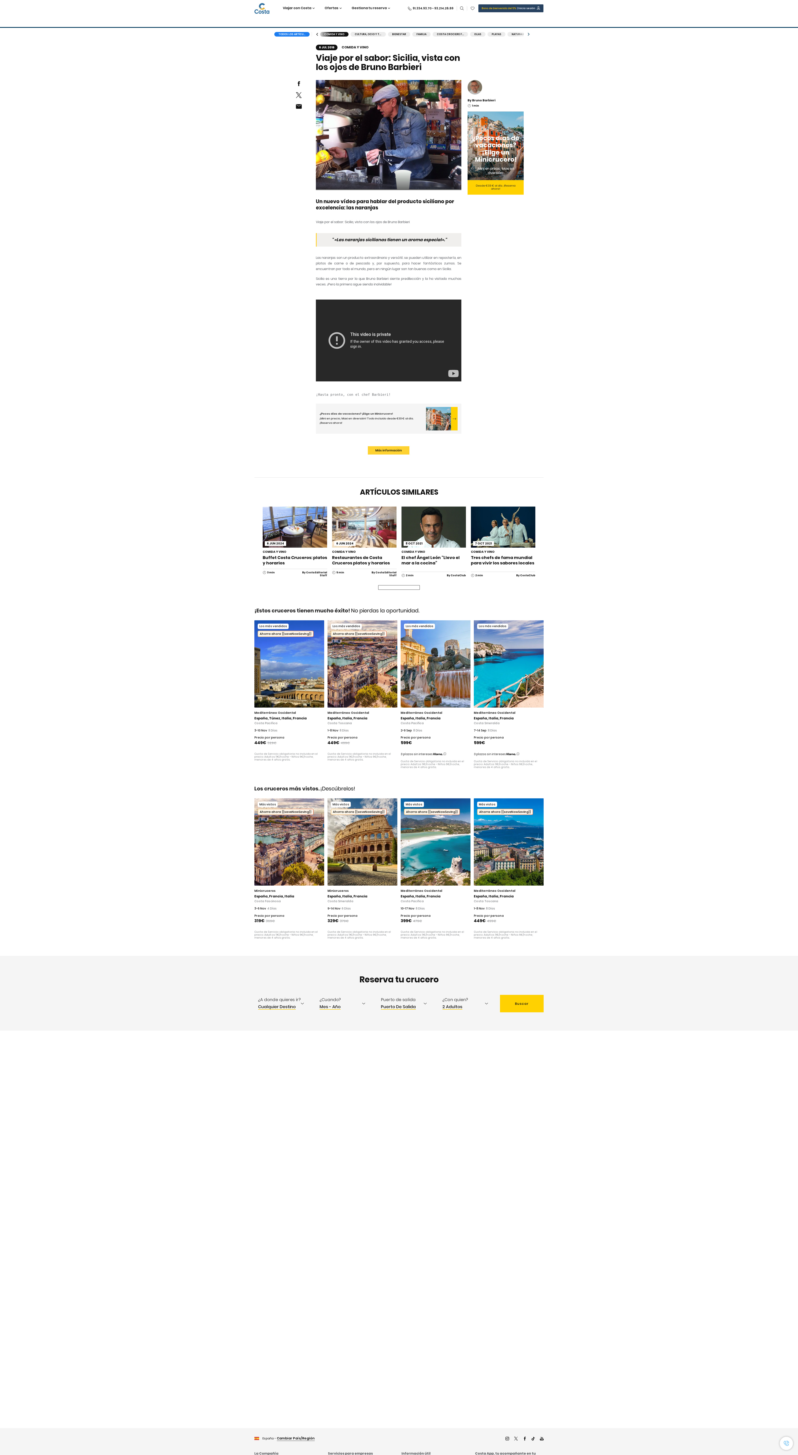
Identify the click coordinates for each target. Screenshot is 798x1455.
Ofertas (331, 8)
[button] (472, 8)
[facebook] (298, 83)
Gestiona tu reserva (369, 8)
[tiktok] (533, 1439)
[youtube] (542, 1439)
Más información (388, 450)
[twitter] (298, 95)
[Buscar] (462, 8)
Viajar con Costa (297, 8)
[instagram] (507, 1439)
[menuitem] (285, 1003)
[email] (298, 106)
